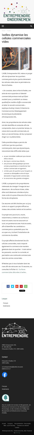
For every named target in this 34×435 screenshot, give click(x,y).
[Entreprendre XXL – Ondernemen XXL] (17, 12)
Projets (9, 30)
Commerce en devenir (23, 425)
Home (3, 30)
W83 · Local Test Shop (9, 425)
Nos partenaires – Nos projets (22, 423)
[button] (31, 26)
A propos (10, 423)
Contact (17, 427)
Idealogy (17, 432)
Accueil (4, 423)
